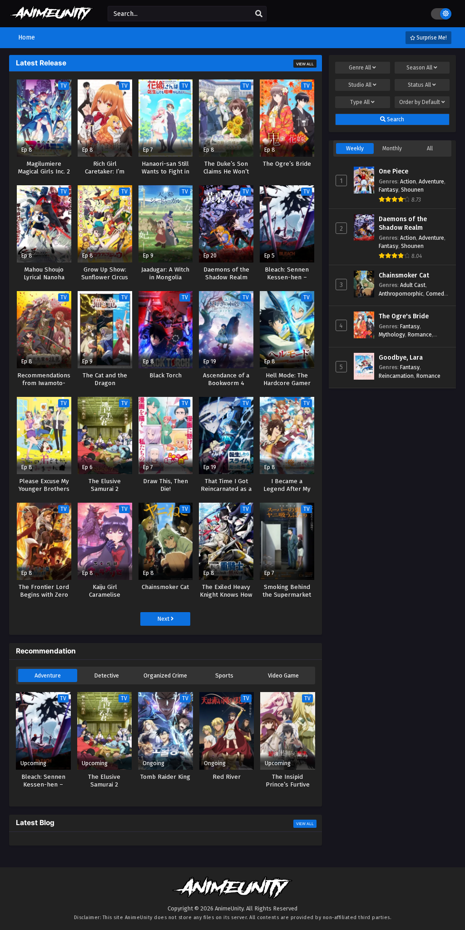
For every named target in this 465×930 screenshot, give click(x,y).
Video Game (283, 675)
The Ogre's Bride (404, 316)
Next (164, 618)
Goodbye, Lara (401, 357)
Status (419, 85)
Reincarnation (396, 375)
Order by (419, 102)
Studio (359, 85)
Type (360, 102)
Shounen (412, 189)
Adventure (48, 675)
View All (305, 64)
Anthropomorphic (401, 293)
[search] (259, 14)
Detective (106, 675)
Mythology (392, 334)
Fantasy (388, 189)
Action (408, 181)
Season (419, 67)
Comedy (436, 293)
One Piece (393, 171)
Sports (224, 675)
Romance (420, 334)
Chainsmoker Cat (404, 275)
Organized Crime (165, 675)
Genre (360, 67)
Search (395, 119)
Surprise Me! (431, 38)
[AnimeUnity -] (51, 17)
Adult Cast (412, 285)
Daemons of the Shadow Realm (403, 223)
